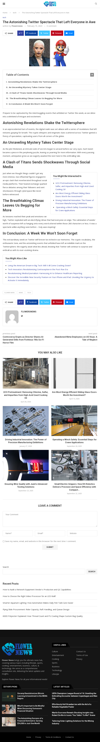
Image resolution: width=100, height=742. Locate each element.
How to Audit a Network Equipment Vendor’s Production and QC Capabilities (37, 589)
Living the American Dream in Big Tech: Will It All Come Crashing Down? (39, 265)
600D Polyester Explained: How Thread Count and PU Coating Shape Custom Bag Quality (43, 616)
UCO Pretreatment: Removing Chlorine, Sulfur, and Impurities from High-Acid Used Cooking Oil (74, 186)
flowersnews (17, 26)
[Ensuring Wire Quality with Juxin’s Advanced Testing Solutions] (26, 465)
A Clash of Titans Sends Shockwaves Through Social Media (38, 93)
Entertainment (58, 655)
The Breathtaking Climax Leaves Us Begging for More (36, 98)
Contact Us (81, 651)
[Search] (96, 4)
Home (5, 12)
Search (6, 567)
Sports (54, 663)
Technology (57, 670)
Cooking (55, 659)
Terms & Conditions (53, 737)
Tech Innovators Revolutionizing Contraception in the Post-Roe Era (38, 269)
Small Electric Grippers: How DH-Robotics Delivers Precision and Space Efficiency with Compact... (74, 487)
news (21, 293)
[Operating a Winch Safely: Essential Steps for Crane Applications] (74, 420)
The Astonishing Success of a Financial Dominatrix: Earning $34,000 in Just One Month (30, 720)
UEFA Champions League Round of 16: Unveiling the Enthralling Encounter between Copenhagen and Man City (74, 695)
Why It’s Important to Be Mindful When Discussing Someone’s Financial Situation (30, 708)
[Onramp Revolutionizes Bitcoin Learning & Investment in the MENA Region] (9, 696)
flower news (9, 293)
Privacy (79, 659)
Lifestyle (55, 674)
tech (14, 12)
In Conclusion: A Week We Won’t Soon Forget (31, 104)
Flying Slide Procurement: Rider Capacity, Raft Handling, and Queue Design (36, 609)
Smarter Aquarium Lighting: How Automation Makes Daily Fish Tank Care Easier (38, 602)
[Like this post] (21, 33)
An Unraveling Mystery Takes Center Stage (30, 87)
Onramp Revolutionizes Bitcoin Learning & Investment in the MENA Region (32, 695)
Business (56, 667)
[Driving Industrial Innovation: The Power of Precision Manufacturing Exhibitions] (26, 420)
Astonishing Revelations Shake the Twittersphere (32, 81)
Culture (55, 651)
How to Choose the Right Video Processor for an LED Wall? (29, 596)
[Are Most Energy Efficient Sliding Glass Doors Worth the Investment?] (74, 373)
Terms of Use (82, 655)
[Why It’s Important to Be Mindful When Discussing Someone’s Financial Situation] (9, 709)
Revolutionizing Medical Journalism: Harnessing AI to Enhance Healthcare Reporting (45, 273)
